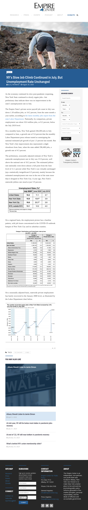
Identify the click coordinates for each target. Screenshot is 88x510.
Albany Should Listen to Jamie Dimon (22, 367)
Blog (9, 72)
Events (37, 15)
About (60, 15)
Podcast (48, 15)
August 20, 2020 (28, 85)
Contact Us (9, 496)
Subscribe (8, 498)
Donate (71, 15)
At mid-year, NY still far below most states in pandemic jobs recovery (29, 424)
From (63, 102)
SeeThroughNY (10, 501)
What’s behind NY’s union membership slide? (24, 443)
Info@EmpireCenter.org (49, 493)
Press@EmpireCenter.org (49, 499)
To (62, 112)
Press (26, 15)
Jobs (27, 352)
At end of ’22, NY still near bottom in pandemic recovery (27, 434)
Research (14, 15)
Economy (19, 352)
